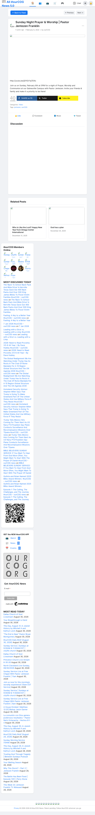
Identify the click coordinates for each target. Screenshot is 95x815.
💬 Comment (37, 116)
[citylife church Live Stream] (14, 255)
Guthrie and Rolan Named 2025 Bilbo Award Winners (17, 485)
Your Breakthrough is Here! (15, 620)
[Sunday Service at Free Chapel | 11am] (21, 255)
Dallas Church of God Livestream (12, 615)
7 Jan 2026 (24, 326)
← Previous (69, 13)
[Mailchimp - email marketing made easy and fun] (17, 606)
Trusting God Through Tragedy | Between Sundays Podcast (16, 755)
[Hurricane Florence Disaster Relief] (28, 268)
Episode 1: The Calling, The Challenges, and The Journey (16, 498)
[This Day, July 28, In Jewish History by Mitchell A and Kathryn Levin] (21, 268)
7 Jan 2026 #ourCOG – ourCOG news (13, 325)
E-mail (7, 588)
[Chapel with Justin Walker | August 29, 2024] (7, 268)
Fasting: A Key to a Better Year (16, 320)
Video (21, 105)
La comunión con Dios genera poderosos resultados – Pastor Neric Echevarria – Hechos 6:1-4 (16, 719)
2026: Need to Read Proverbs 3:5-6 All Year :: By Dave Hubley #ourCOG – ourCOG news (16, 346)
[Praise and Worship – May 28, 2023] (28, 255)
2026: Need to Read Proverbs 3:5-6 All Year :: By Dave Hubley (16, 352)
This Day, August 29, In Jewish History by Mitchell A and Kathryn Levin (16, 748)
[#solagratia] (7, 255)
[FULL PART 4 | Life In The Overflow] (14, 261)
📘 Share (57, 116)
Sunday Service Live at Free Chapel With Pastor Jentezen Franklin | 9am (16, 701)
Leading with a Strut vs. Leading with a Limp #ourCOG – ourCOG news (16, 332)
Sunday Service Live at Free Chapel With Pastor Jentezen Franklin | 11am (16, 674)
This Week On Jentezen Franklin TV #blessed (13, 786)
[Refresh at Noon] (7, 275)
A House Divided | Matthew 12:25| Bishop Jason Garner (15, 708)
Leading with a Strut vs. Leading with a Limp (16, 337)
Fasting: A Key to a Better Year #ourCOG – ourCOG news (16, 316)
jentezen (17, 107)
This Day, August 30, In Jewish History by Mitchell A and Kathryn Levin (16, 728)
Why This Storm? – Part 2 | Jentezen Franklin (15, 769)
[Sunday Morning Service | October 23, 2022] (7, 261)
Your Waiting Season (12, 762)
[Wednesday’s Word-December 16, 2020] (21, 261)
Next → (80, 13)
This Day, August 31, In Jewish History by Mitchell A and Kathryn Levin (16, 628)
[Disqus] (47, 160)
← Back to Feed (19, 12)
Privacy (16, 808)
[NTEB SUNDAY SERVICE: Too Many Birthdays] (28, 261)
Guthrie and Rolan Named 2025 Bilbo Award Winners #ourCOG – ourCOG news (17, 478)
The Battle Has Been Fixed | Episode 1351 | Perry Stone (15, 777)
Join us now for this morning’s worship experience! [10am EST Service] (17, 684)
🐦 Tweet (77, 116)
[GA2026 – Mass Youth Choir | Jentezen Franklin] (14, 268)
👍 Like (18, 116)
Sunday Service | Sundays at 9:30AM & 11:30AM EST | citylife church (15, 648)
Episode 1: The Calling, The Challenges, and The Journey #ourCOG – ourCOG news (16, 492)
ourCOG (24, 107)
